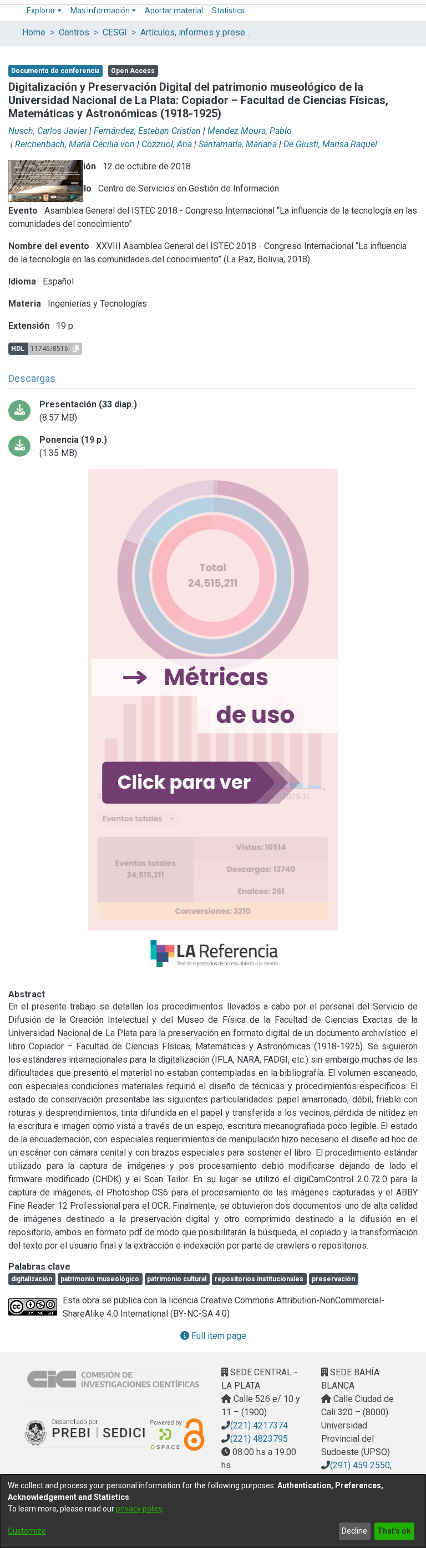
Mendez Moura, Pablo (249, 131)
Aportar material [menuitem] (174, 10)
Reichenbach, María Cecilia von (75, 144)
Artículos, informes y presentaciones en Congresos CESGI (195, 32)
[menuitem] (44, 11)
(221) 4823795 (259, 1438)
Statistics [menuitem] (228, 10)
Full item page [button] (217, 1335)
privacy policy (139, 1508)
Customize (27, 1530)
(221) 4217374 (259, 1425)
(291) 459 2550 (360, 1465)
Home (33, 32)
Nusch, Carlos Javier (47, 131)
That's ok (394, 1530)
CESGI (115, 32)
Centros (74, 32)
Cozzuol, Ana (166, 144)
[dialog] (213, 1511)
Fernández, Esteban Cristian (147, 131)
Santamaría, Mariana (238, 144)
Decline (354, 1530)
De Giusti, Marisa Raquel (330, 144)
